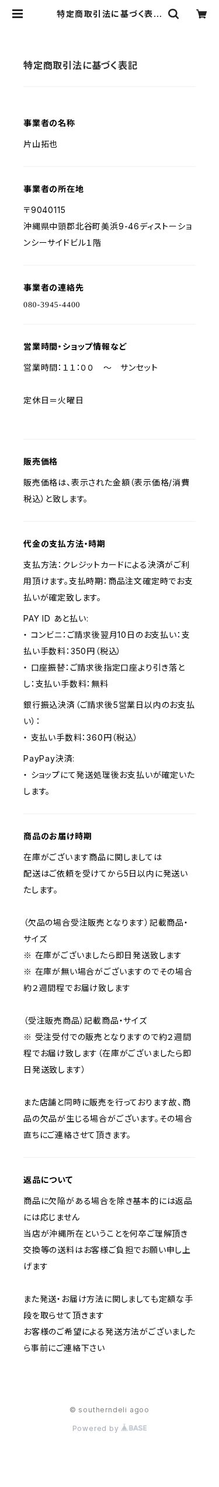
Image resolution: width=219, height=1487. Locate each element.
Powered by (96, 1428)
